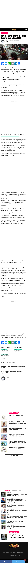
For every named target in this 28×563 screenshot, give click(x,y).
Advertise (14, 554)
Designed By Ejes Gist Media (15, 555)
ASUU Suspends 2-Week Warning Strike (6, 348)
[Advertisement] (14, 14)
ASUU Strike (12, 362)
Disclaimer (20, 554)
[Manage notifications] (25, 560)
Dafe (7, 41)
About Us (9, 554)
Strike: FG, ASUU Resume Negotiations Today (19, 348)
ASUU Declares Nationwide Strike (5, 354)
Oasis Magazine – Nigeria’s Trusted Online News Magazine (14, 552)
